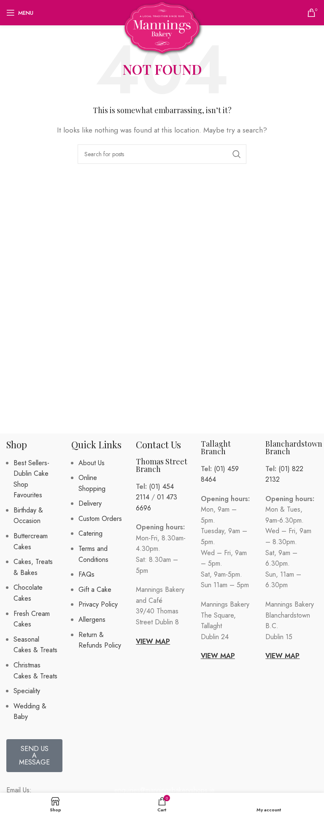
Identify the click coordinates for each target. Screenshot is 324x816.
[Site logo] (162, 27)
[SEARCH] (236, 154)
